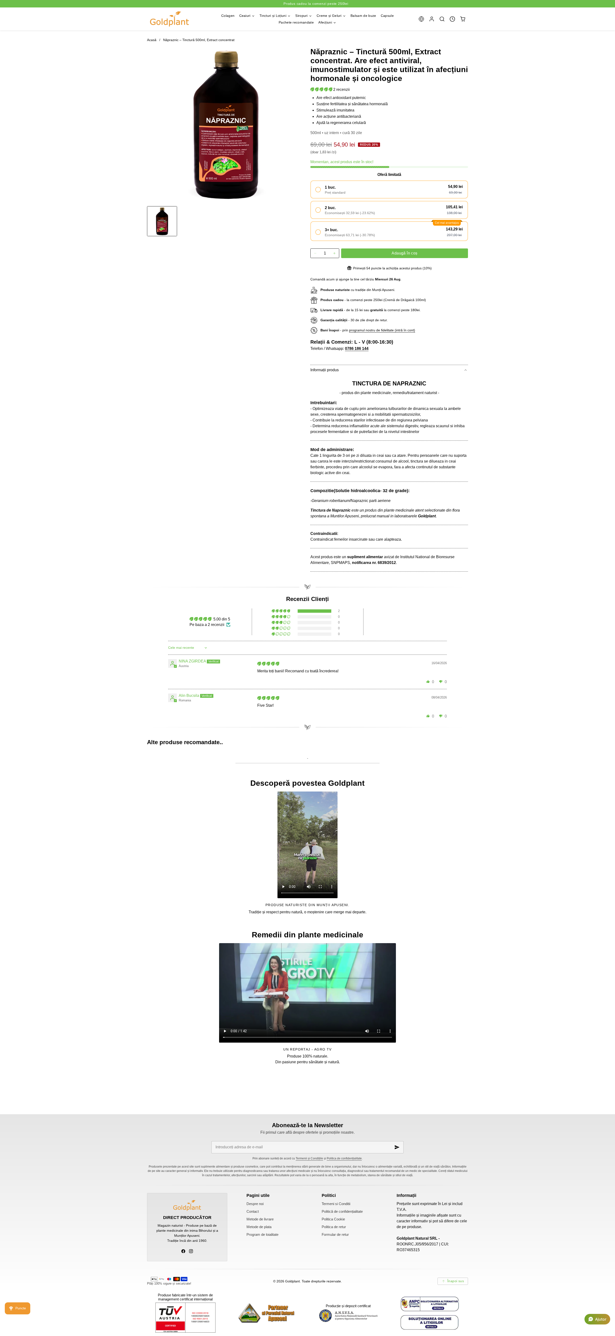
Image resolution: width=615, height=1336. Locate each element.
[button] (421, 19)
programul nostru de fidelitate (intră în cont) (382, 330)
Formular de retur (335, 1235)
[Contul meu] (431, 19)
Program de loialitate (262, 1235)
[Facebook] (183, 1251)
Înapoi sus (455, 1281)
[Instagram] (191, 1251)
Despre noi (255, 1204)
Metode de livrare (260, 1219)
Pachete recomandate (296, 22)
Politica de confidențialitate (344, 1158)
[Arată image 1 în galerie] (162, 221)
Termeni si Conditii (336, 1204)
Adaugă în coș (404, 253)
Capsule (387, 16)
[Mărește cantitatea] (334, 253)
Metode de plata (258, 1227)
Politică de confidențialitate (342, 1211)
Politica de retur (334, 1227)
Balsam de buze (363, 16)
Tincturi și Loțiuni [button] (272, 16)
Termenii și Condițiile (309, 1158)
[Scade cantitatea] (315, 253)
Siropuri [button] (301, 16)
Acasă (151, 40)
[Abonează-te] (397, 1147)
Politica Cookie (333, 1219)
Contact (252, 1211)
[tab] (162, 221)
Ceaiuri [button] (245, 16)
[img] (268, 664)
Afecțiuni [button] (325, 22)
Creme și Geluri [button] (329, 16)
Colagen (227, 16)
